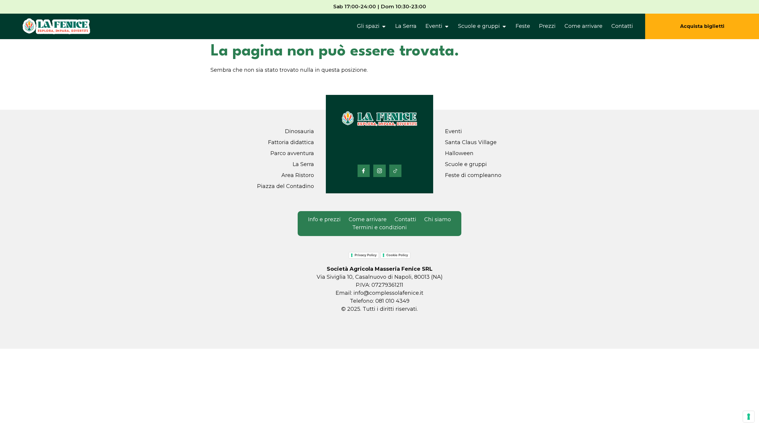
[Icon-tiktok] (395, 171)
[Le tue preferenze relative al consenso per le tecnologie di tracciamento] (748, 416)
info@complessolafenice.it (388, 293)
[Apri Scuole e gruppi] (504, 26)
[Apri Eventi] (446, 26)
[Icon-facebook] (364, 171)
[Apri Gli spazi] (383, 26)
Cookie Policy (397, 255)
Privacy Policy (366, 255)
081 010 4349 (392, 301)
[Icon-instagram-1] (379, 171)
